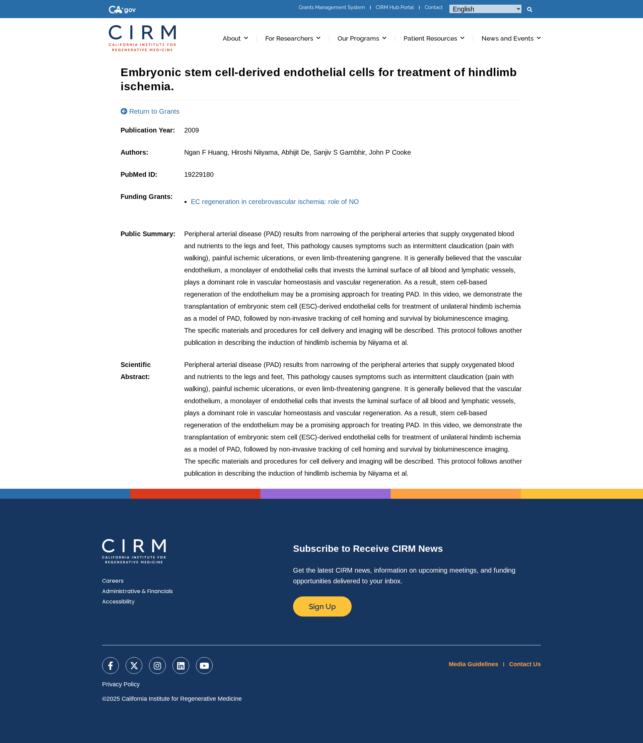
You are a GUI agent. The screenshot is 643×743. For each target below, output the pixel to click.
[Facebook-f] (110, 665)
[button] (529, 9)
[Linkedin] (180, 665)
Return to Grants (153, 111)
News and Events (507, 38)
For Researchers (289, 38)
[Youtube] (204, 665)
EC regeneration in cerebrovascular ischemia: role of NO (275, 201)
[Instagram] (157, 665)
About (232, 38)
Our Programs (358, 38)
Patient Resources (430, 38)
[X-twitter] (134, 665)
